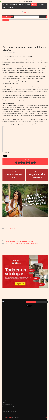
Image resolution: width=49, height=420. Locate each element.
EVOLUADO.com (13, 411)
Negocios (34, 4)
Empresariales (13, 4)
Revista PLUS (9, 417)
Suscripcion (10, 7)
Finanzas (21, 4)
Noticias (5, 4)
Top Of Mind (41, 4)
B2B (4, 7)
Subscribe (46, 417)
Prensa (4, 52)
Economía (27, 4)
